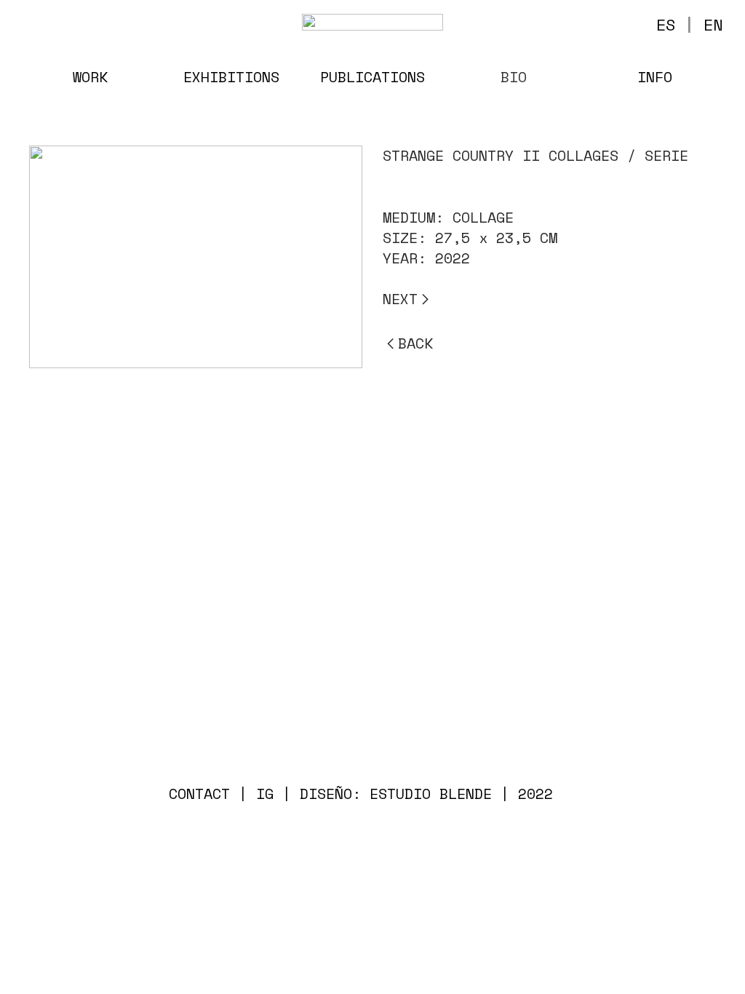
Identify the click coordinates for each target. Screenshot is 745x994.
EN (713, 24)
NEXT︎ (408, 298)
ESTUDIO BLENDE (431, 793)
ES (665, 24)
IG (265, 793)
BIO (514, 76)
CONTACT (199, 793)
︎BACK (408, 343)
